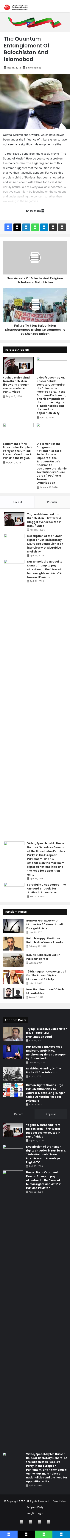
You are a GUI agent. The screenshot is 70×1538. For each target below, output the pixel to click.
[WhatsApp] (35, 227)
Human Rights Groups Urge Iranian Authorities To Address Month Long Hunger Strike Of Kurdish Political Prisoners (45, 1093)
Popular (52, 502)
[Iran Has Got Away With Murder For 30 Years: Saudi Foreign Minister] (13, 926)
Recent (17, 502)
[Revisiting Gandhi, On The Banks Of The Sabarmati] (13, 1074)
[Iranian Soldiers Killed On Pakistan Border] (13, 960)
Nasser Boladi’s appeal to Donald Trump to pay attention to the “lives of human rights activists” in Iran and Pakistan (45, 569)
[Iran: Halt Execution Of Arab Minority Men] (13, 993)
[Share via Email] (53, 227)
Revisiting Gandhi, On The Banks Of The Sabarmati (43, 1070)
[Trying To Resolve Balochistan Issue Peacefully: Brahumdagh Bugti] (13, 1034)
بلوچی (40, 1513)
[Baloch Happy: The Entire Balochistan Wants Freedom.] (13, 944)
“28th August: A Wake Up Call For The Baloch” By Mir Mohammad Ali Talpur (46, 975)
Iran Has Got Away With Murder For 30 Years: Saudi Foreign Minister (44, 924)
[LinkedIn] (26, 227)
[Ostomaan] (16, 7)
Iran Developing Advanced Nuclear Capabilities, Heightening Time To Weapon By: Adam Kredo (46, 1052)
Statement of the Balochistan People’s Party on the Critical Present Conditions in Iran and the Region (17, 451)
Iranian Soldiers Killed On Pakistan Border (43, 957)
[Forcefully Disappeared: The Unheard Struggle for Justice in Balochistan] (14, 890)
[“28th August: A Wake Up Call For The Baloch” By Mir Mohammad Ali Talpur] (13, 977)
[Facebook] (8, 227)
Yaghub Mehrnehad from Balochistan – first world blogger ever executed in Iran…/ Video (16, 385)
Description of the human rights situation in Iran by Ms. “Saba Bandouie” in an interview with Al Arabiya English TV (45, 543)
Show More (33, 210)
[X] (17, 227)
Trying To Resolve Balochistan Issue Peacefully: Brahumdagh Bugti (46, 1033)
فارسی (30, 1513)
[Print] (62, 227)
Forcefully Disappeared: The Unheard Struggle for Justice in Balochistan (46, 888)
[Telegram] (44, 227)
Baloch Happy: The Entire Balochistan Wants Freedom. (46, 940)
